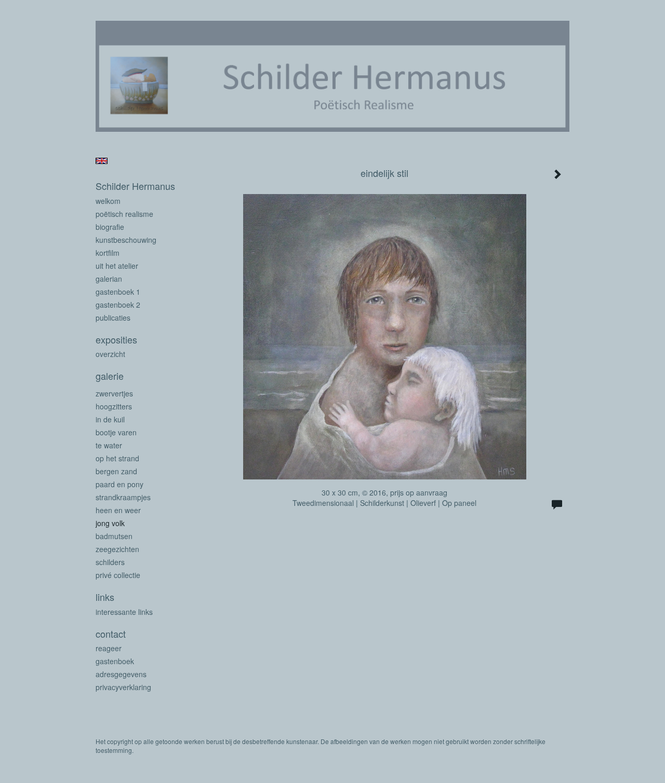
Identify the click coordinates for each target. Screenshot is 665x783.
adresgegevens (121, 674)
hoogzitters (114, 406)
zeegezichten (117, 549)
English (102, 161)
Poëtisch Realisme (124, 214)
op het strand (117, 458)
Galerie (110, 375)
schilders (110, 562)
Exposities (116, 339)
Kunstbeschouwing (126, 240)
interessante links (124, 612)
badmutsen (114, 536)
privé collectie (118, 575)
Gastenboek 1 (118, 291)
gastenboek (115, 661)
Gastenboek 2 (118, 304)
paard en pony (119, 484)
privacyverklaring (123, 687)
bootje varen (116, 432)
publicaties (113, 317)
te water (109, 445)
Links (105, 596)
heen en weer (118, 510)
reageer (109, 648)
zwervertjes (114, 393)
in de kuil (110, 419)
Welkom (108, 201)
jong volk (110, 523)
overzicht (110, 354)
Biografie (110, 227)
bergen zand (116, 471)
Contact (111, 633)
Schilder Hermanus (135, 186)
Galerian (109, 278)
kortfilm (107, 253)
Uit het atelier (117, 265)
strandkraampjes (123, 497)
